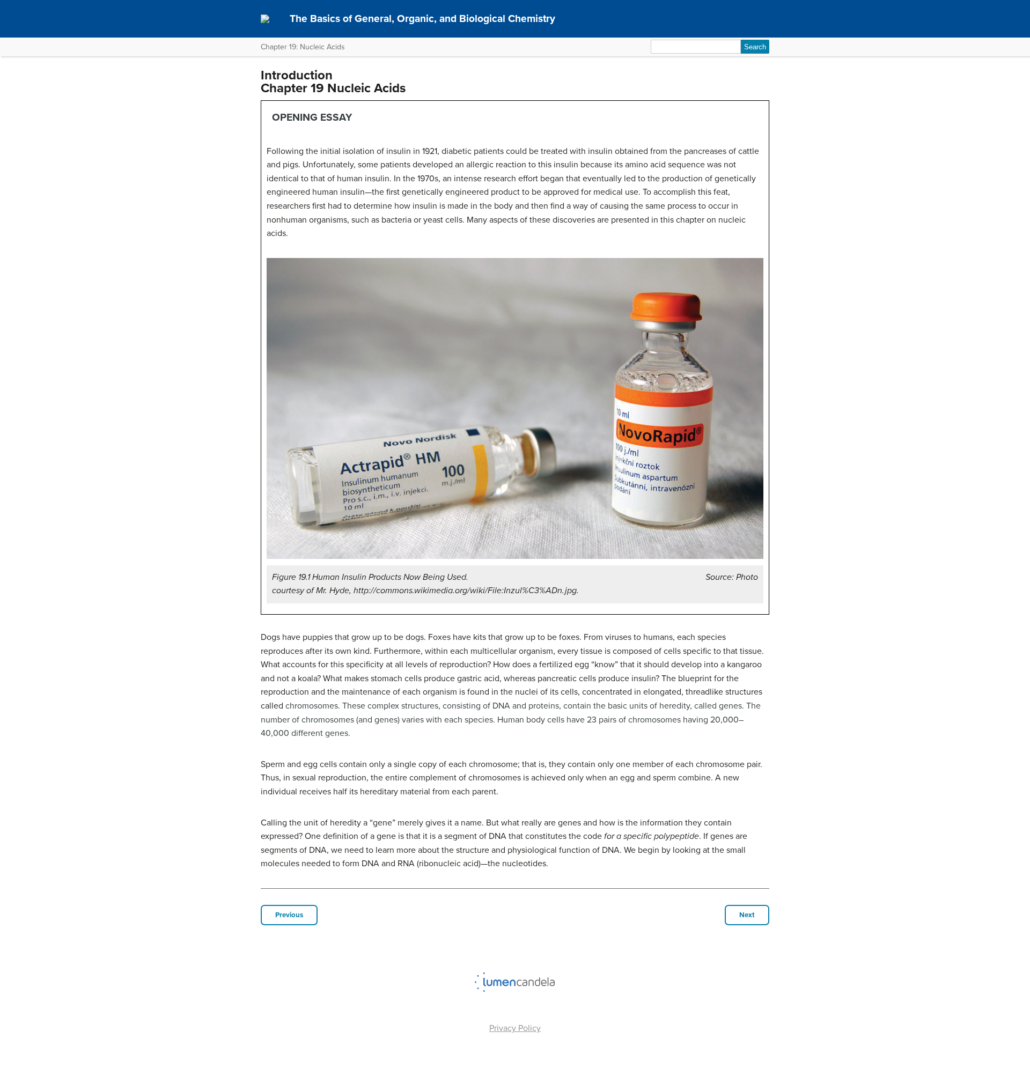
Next (747, 915)
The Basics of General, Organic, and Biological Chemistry (422, 18)
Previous (289, 915)
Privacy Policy (515, 1028)
